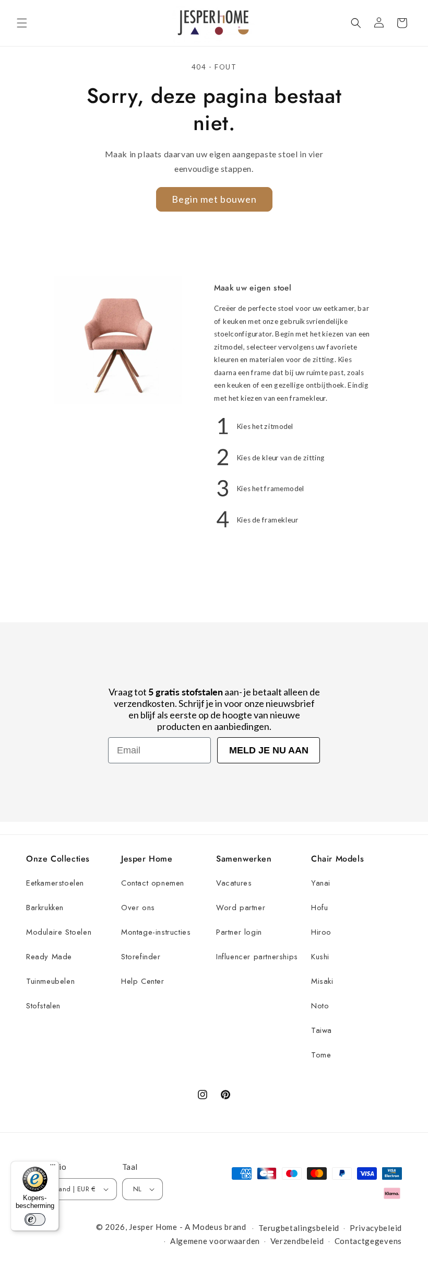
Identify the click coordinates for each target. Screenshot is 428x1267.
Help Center (142, 981)
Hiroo (321, 932)
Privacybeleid (376, 1228)
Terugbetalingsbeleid (298, 1228)
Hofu (319, 907)
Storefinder (141, 956)
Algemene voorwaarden (215, 1241)
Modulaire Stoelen (58, 932)
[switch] (35, 1219)
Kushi (320, 956)
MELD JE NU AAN (268, 750)
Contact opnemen (152, 883)
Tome (321, 1055)
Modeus (207, 1226)
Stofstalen (43, 1006)
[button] (21, 22)
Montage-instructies (156, 932)
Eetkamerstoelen (55, 883)
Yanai (320, 883)
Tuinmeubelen (50, 981)
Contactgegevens (368, 1241)
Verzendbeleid (297, 1241)
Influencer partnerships (257, 956)
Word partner (240, 907)
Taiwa (321, 1030)
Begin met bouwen (214, 199)
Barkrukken (45, 907)
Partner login (239, 932)
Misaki (322, 981)
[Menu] (52, 1167)
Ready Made (49, 956)
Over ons (138, 907)
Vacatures (234, 883)
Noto (320, 1006)
